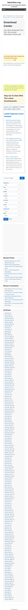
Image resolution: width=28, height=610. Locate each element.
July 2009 (7, 566)
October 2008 (8, 583)
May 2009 (7, 570)
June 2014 (7, 459)
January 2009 (8, 577)
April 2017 (7, 398)
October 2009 (8, 561)
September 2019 (8, 345)
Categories (6, 182)
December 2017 (8, 383)
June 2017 (7, 394)
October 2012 (8, 496)
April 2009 (7, 572)
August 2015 (8, 434)
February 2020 (8, 336)
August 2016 (8, 412)
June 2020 (7, 329)
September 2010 (8, 541)
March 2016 (7, 421)
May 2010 (7, 548)
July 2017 (7, 392)
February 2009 (8, 575)
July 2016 (7, 414)
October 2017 (8, 387)
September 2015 (8, 432)
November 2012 (8, 494)
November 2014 (8, 450)
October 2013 (8, 474)
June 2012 (7, 503)
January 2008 (8, 599)
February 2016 (8, 423)
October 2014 (8, 452)
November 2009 (8, 559)
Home (4, 15)
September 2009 (8, 563)
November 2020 (8, 320)
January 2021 (8, 316)
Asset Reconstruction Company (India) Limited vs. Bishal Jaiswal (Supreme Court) (13, 122)
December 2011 (8, 514)
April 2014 (7, 463)
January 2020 (8, 338)
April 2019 (7, 354)
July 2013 (7, 479)
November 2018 (8, 363)
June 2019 (7, 351)
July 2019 (7, 349)
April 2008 (7, 594)
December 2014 (8, 449)
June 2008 (7, 590)
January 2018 (8, 382)
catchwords (6, 208)
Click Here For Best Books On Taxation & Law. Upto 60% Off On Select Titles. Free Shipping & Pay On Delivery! (14, 88)
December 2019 (8, 340)
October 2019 (8, 344)
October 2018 (8, 365)
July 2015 (7, 436)
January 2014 (8, 469)
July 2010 (7, 545)
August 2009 (8, 565)
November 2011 (8, 516)
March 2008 (7, 595)
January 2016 (8, 425)
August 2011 (7, 521)
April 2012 (7, 507)
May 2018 (7, 374)
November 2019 (8, 342)
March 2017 (7, 400)
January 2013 (8, 490)
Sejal (6, 296)
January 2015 (8, 447)
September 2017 (8, 389)
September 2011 (8, 519)
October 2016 (8, 409)
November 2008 (8, 581)
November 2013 (8, 472)
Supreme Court (7, 107)
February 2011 (8, 532)
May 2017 (7, 396)
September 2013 (8, 476)
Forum (18, 109)
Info (5, 109)
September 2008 (8, 584)
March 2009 (7, 574)
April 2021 (7, 313)
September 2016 (8, 411)
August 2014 (8, 456)
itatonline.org (14, 2)
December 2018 (8, 362)
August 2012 (8, 499)
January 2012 (8, 512)
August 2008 (8, 586)
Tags (4, 187)
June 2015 (7, 438)
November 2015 (8, 429)
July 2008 (7, 588)
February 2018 (8, 380)
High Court (15, 107)
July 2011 (7, 523)
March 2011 (7, 530)
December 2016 (8, 405)
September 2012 (8, 498)
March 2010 (7, 552)
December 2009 (8, 557)
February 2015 (8, 445)
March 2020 (7, 334)
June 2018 (7, 373)
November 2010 (8, 537)
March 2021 (7, 315)
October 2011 (8, 517)
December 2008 (8, 579)
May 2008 (7, 592)
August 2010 (8, 543)
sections (5, 195)
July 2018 (7, 371)
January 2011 (8, 534)
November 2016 (8, 407)
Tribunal (22, 107)
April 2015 (7, 441)
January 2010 (8, 555)
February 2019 (8, 358)
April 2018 (7, 376)
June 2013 (7, 481)
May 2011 (7, 527)
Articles (9, 109)
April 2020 (7, 333)
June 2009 (7, 568)
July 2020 (7, 327)
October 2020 (8, 322)
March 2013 (7, 487)
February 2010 (8, 554)
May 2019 (7, 353)
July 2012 (7, 501)
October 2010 (8, 539)
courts (5, 204)
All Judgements (10, 15)
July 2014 (7, 458)
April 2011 (7, 528)
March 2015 (7, 443)
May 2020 (7, 331)
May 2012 (7, 505)
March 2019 (7, 356)
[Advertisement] (14, 46)
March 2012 (7, 508)
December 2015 (8, 427)
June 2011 (7, 525)
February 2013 (8, 488)
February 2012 (8, 510)
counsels (5, 200)
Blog (14, 109)
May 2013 (7, 483)
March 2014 (7, 465)
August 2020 (8, 325)
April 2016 (7, 420)
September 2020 (8, 324)
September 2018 (8, 367)
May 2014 (7, 461)
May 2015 (7, 440)
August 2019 (8, 347)
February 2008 (8, 597)
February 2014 (8, 467)
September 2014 (8, 454)
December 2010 (8, 536)
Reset (10, 219)
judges (5, 191)
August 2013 (8, 478)
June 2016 (7, 416)
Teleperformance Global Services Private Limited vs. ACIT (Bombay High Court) (13, 266)
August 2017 (8, 391)
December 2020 (8, 318)
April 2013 (7, 485)
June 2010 (7, 546)
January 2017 (8, 403)
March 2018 (7, 378)
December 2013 (8, 470)
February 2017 (8, 402)
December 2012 (8, 492)
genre (4, 213)
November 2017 (8, 385)
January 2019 (8, 360)
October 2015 (8, 431)
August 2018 (8, 369)
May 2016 (7, 418)
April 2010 (7, 550)
